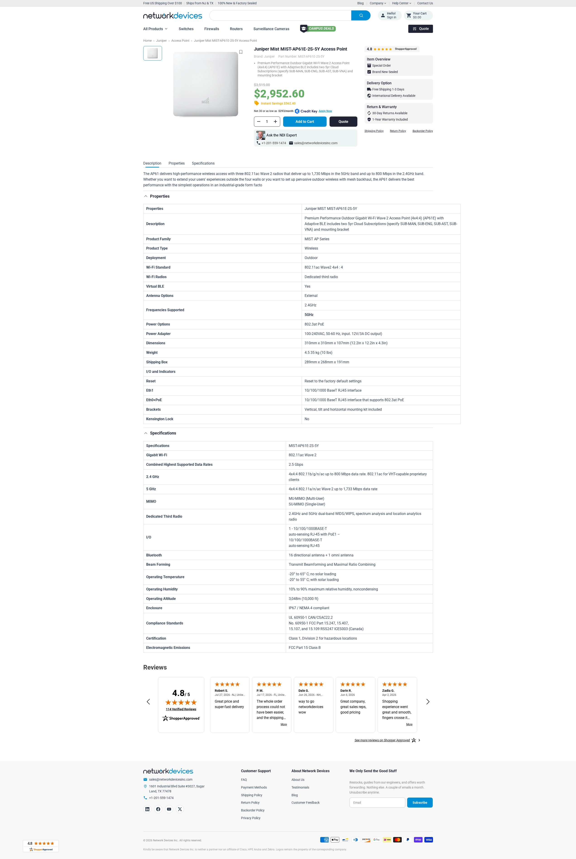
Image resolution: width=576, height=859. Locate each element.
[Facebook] (158, 809)
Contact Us (425, 3)
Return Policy (398, 131)
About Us (298, 779)
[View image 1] (152, 53)
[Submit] (360, 15)
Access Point (180, 40)
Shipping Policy (374, 131)
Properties (177, 163)
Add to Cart (305, 121)
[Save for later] (241, 52)
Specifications (203, 163)
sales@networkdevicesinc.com (315, 143)
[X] (180, 809)
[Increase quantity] (275, 121)
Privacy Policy (251, 818)
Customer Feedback (306, 802)
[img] (181, 702)
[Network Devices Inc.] (172, 15)
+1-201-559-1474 (274, 143)
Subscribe (420, 802)
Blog (360, 3)
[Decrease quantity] (258, 121)
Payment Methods (254, 787)
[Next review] (428, 701)
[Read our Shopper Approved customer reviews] (41, 846)
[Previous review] (148, 701)
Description (152, 163)
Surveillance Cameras (271, 29)
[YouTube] (169, 809)
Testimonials (300, 787)
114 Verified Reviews (181, 709)
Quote (424, 29)
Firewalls (211, 29)
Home (147, 40)
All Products (153, 29)
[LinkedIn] (147, 809)
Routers (236, 29)
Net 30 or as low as (293, 111)
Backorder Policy (423, 131)
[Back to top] (145, 196)
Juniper (161, 40)
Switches (186, 29)
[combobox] (290, 15)
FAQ (244, 779)
